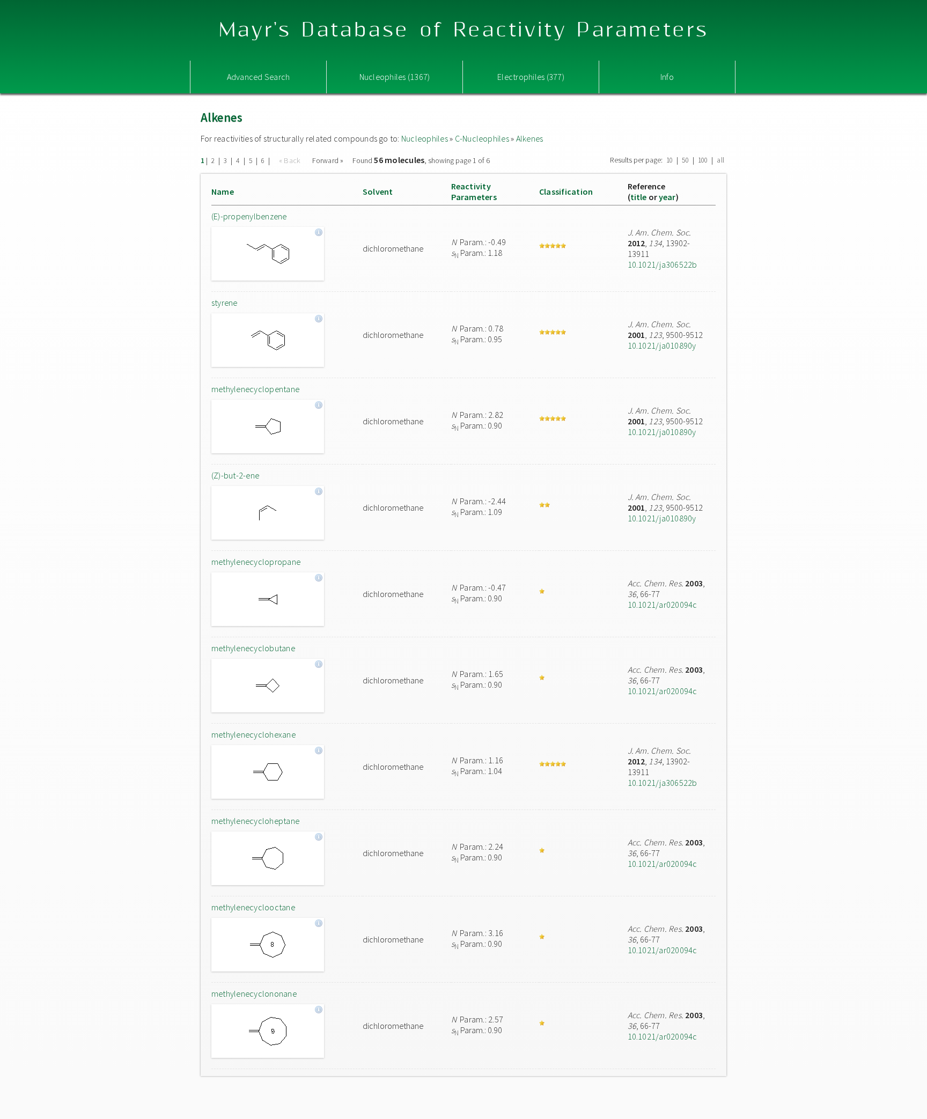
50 (685, 160)
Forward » (328, 160)
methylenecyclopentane (255, 389)
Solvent (378, 191)
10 (669, 160)
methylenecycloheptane (255, 820)
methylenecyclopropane (255, 561)
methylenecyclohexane (253, 734)
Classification (566, 191)
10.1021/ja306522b (662, 264)
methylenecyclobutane (253, 648)
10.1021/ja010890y (662, 345)
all (720, 160)
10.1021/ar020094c (662, 604)
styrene (224, 302)
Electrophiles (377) (530, 76)
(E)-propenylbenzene (249, 216)
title (638, 197)
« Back (291, 160)
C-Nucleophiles (482, 138)
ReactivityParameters (474, 191)
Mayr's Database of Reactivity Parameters (464, 30)
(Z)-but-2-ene (235, 475)
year (667, 197)
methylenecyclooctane (253, 907)
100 (703, 160)
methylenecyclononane (254, 993)
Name (222, 191)
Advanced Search (258, 76)
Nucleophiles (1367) (394, 76)
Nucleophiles (424, 138)
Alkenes (529, 138)
